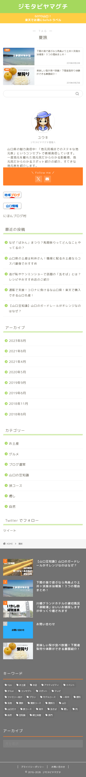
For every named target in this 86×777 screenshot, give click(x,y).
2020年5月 (17, 372)
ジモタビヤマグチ (43, 6)
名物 (10, 703)
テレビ (57, 691)
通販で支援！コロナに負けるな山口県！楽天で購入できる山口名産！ (45, 292)
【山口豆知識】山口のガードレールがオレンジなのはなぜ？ (45, 308)
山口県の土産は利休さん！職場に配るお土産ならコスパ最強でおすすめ (45, 261)
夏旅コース (35, 703)
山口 (64, 703)
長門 (50, 715)
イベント (70, 685)
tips (10, 685)
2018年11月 (18, 403)
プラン (32, 697)
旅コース (15, 486)
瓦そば (53, 709)
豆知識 (22, 715)
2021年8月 (17, 351)
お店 (35, 685)
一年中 (66, 697)
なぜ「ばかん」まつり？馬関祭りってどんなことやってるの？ (45, 245)
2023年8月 (17, 341)
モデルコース (49, 697)
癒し (12, 496)
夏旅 (21, 703)
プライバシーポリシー (32, 766)
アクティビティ (51, 685)
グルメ (14, 454)
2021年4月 (17, 362)
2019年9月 (17, 383)
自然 (12, 506)
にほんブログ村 (15, 216)
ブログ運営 (17, 464)
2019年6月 (17, 393)
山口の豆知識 (19, 475)
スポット (43, 691)
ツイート (9, 530)
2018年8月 (17, 414)
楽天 (41, 709)
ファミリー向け (15, 697)
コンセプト (26, 691)
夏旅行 (51, 703)
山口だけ (12, 709)
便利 (78, 697)
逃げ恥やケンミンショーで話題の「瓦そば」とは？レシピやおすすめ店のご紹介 (45, 276)
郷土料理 (37, 715)
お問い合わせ (58, 766)
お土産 (14, 443)
